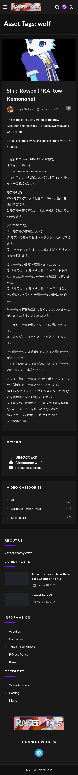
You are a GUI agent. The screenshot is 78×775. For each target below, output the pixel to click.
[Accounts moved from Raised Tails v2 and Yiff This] (17, 578)
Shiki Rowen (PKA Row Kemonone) (34, 94)
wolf (34, 457)
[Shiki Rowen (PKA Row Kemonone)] (39, 60)
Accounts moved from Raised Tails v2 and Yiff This (52, 576)
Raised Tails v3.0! (43, 595)
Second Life (19, 517)
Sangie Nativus (24, 109)
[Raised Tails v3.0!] (17, 600)
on (50, 109)
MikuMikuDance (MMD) (27, 509)
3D (13, 500)
